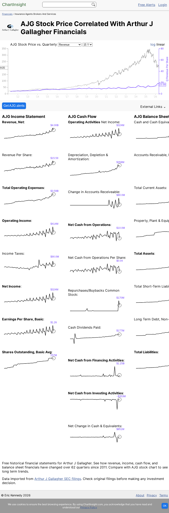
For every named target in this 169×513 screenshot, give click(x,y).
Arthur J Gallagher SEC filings (57, 479)
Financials (7, 14)
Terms (163, 495)
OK (165, 505)
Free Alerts (146, 5)
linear (160, 44)
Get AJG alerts (14, 105)
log (152, 44)
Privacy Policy (88, 507)
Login (162, 5)
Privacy (152, 495)
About (140, 495)
